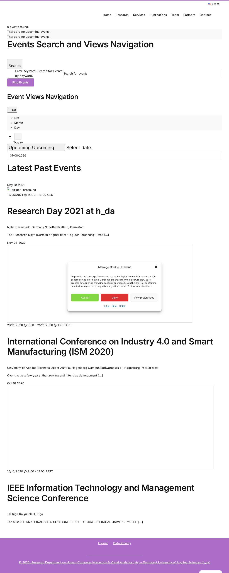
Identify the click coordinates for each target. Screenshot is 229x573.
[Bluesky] (106, 550)
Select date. (79, 147)
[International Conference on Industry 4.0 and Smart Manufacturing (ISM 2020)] (99, 247)
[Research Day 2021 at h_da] (21, 190)
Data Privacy (122, 543)
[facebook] (123, 550)
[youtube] (129, 550)
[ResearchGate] (94, 550)
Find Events (20, 82)
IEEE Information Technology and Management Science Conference (100, 492)
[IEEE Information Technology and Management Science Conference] (110, 388)
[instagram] (117, 550)
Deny (114, 297)
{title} (107, 306)
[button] (216, 14)
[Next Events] (17, 136)
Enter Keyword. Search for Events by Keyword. (38, 73)
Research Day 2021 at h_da (61, 211)
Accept (85, 297)
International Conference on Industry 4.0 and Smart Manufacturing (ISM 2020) (110, 346)
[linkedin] (100, 550)
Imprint (103, 543)
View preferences (144, 297)
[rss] (135, 550)
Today (18, 142)
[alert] (114, 31)
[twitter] (112, 550)
